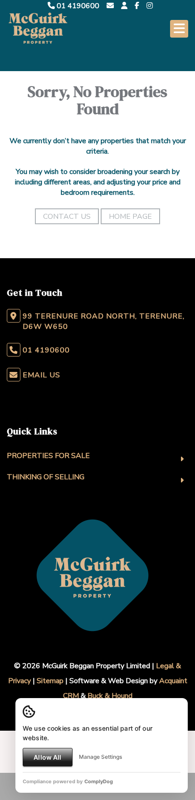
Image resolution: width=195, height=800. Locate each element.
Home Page (130, 217)
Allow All (47, 757)
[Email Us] (110, 6)
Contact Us (67, 217)
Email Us (41, 375)
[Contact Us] (124, 6)
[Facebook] (137, 6)
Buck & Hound (110, 696)
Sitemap (50, 681)
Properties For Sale (48, 456)
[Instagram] (149, 6)
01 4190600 (77, 6)
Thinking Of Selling (45, 477)
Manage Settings (100, 756)
